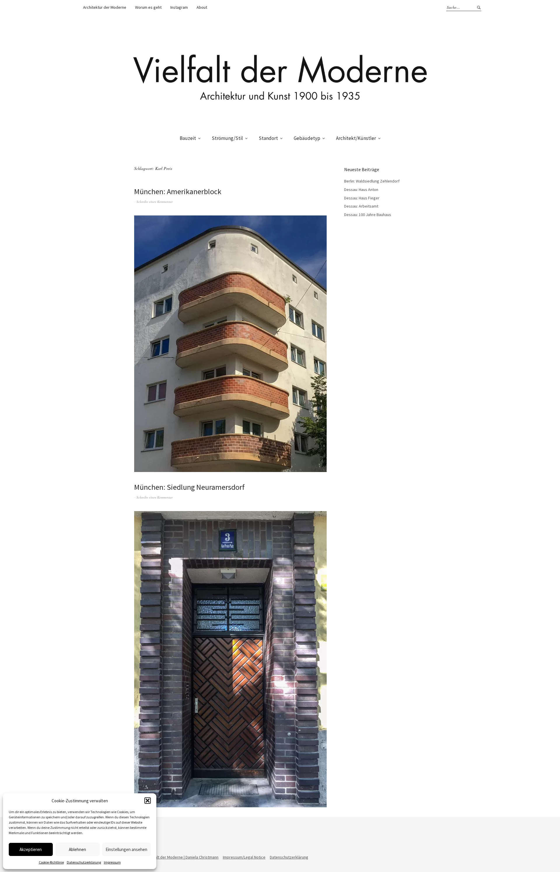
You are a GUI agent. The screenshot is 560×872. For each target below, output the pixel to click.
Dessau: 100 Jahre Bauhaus (367, 214)
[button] (147, 800)
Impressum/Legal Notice (244, 857)
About (202, 7)
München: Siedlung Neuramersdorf (189, 487)
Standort (268, 138)
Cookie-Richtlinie (51, 862)
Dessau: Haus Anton (361, 189)
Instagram (179, 7)
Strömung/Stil (227, 138)
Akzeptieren (31, 849)
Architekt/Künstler (356, 138)
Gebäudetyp (307, 138)
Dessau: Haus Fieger (361, 198)
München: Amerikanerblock (177, 191)
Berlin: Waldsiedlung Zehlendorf (372, 181)
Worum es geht (148, 7)
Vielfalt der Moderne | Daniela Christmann (182, 857)
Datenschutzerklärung (84, 862)
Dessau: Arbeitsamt (361, 206)
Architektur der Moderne (104, 7)
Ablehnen (77, 849)
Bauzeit (188, 138)
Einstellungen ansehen (126, 849)
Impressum (112, 862)
